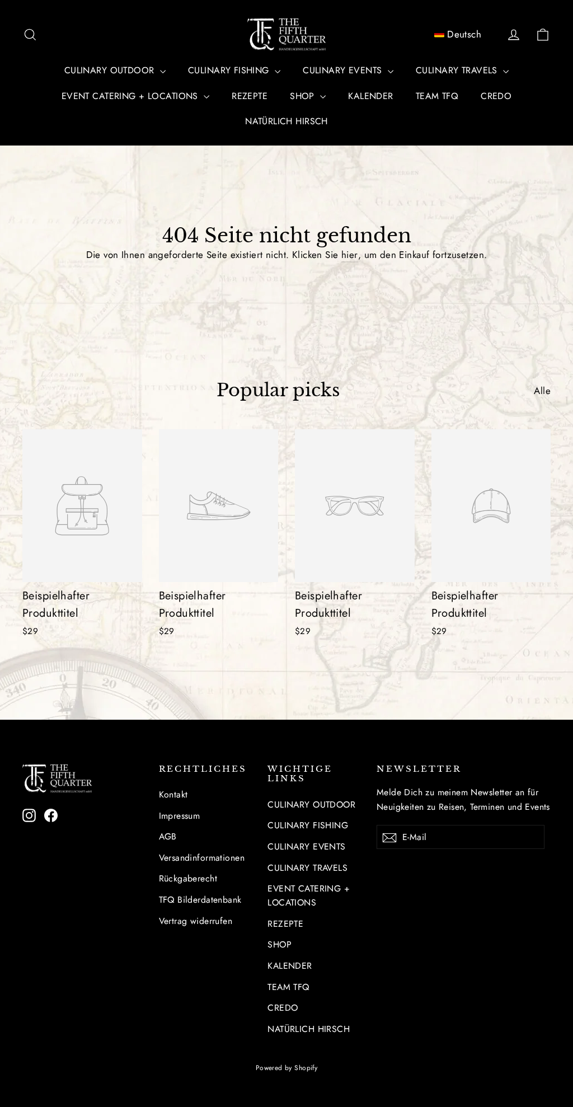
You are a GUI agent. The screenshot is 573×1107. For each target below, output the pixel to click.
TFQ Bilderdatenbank (200, 899)
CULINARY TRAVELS (458, 70)
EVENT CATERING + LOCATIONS (131, 96)
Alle (542, 390)
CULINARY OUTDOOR (110, 70)
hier (349, 254)
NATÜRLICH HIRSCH (286, 121)
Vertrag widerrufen (196, 920)
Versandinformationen (202, 857)
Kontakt (173, 794)
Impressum (179, 815)
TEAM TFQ (437, 96)
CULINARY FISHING (230, 70)
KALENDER (370, 96)
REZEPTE (249, 96)
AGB (168, 836)
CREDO (496, 96)
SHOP (303, 96)
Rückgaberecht (188, 878)
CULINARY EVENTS (344, 70)
